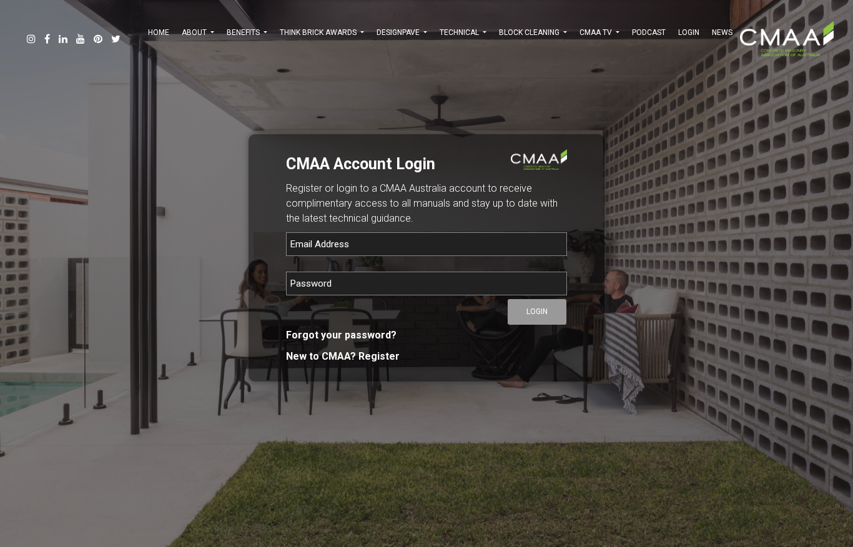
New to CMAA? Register (343, 356)
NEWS (722, 32)
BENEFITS (244, 32)
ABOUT (195, 32)
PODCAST (649, 32)
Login (688, 32)
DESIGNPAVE (399, 32)
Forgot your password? (341, 335)
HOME (158, 32)
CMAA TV (596, 32)
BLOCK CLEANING (530, 32)
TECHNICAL (460, 32)
